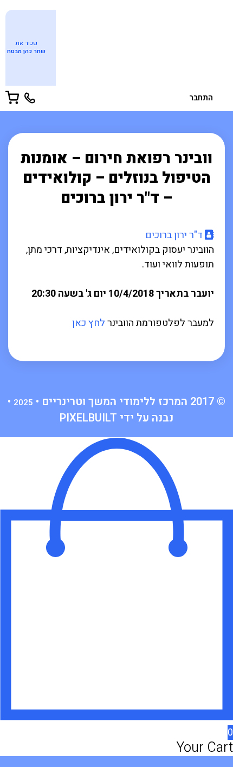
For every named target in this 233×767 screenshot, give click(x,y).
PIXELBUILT (88, 418)
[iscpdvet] (141, 46)
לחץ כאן (88, 323)
